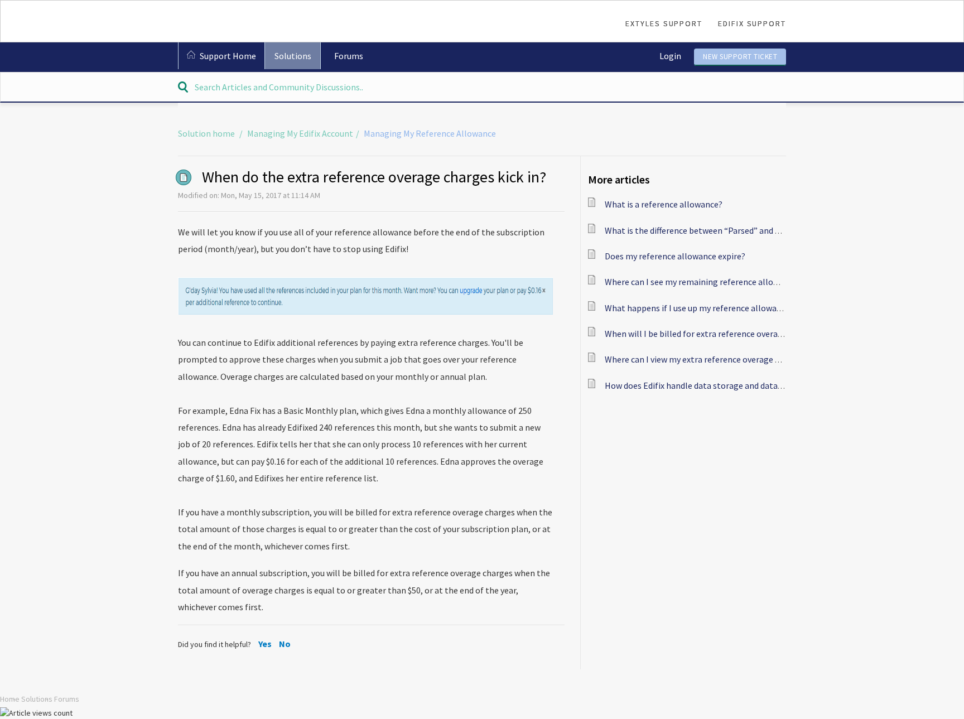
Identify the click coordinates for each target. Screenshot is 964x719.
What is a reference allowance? (663, 204)
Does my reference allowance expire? (675, 256)
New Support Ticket (740, 56)
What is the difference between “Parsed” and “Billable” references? (732, 230)
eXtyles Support (663, 23)
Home (10, 699)
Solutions (292, 55)
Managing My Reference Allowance (430, 133)
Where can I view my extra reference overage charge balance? (721, 359)
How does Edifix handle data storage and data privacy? (707, 385)
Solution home (207, 133)
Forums (348, 55)
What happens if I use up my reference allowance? (699, 307)
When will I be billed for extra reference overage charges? (714, 333)
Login (670, 55)
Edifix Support (752, 23)
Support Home (228, 55)
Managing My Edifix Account (300, 133)
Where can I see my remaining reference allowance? (703, 281)
